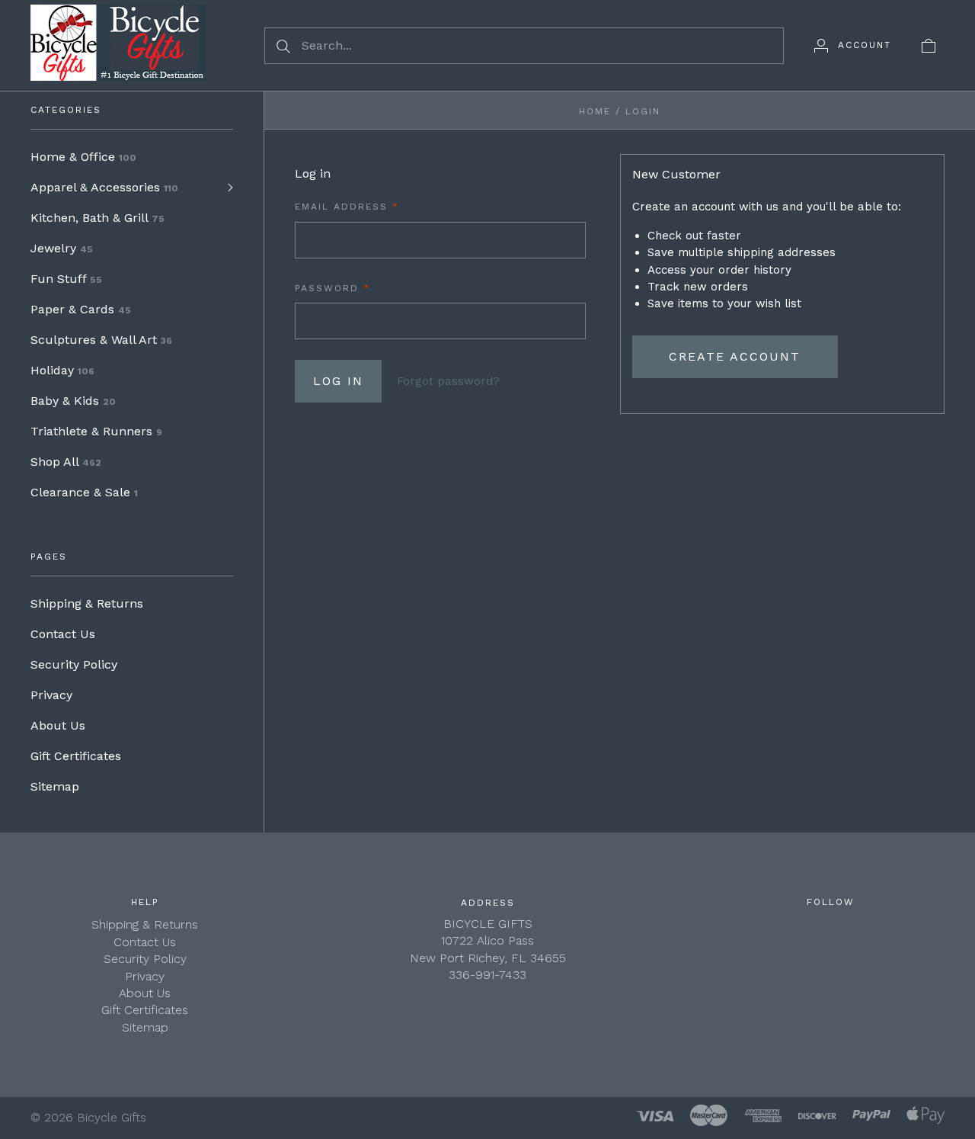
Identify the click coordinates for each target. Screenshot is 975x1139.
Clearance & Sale (84, 492)
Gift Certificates (75, 756)
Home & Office (83, 156)
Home (595, 111)
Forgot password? (448, 381)
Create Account (735, 356)
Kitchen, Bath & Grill (97, 217)
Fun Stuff (66, 278)
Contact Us (62, 634)
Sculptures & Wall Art (101, 339)
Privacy (51, 695)
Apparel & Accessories (104, 187)
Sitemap (54, 786)
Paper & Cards (80, 309)
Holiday (62, 370)
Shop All (65, 461)
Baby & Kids (73, 400)
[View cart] (928, 45)
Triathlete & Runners (96, 431)
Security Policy (73, 664)
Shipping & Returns (86, 603)
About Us (57, 725)
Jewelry (61, 248)
